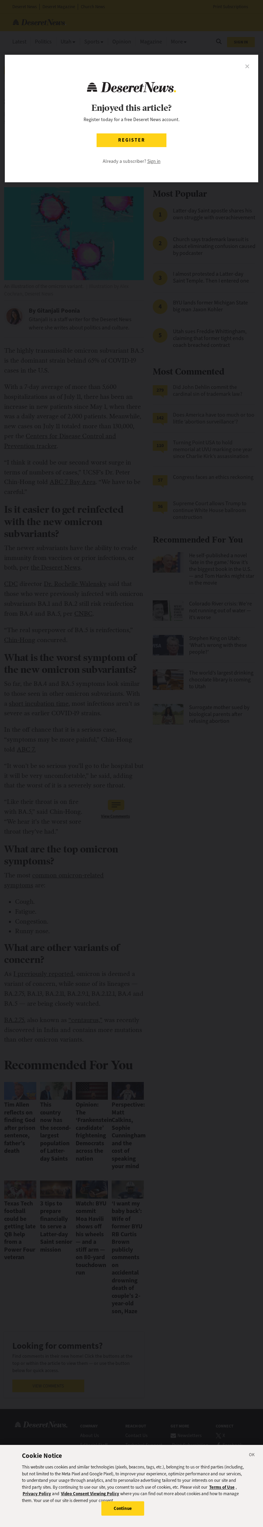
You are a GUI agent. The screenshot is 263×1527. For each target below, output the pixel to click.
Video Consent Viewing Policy (90, 1494)
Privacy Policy (37, 1494)
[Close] (252, 1455)
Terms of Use (222, 1487)
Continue (123, 1508)
